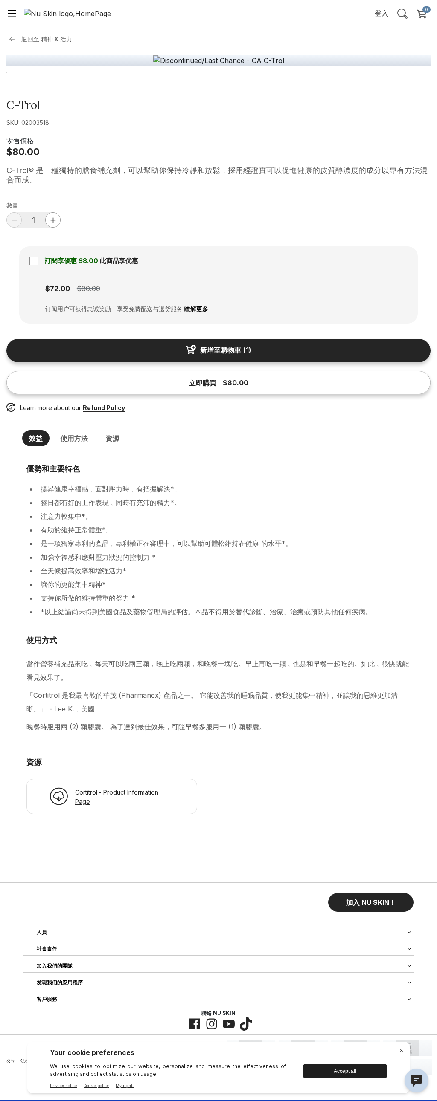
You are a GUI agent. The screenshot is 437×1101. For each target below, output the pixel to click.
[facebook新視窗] (194, 1024)
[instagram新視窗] (211, 1024)
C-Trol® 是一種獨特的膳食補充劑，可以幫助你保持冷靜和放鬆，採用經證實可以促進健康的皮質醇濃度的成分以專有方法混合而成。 (217, 175)
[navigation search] (402, 13)
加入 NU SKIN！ (371, 902)
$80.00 (23, 151)
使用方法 (74, 438)
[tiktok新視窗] (246, 1024)
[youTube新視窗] (229, 1024)
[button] (371, 902)
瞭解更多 (196, 308)
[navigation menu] (12, 13)
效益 (36, 438)
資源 (112, 438)
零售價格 (20, 140)
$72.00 (57, 288)
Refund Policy (104, 407)
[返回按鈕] (14, 39)
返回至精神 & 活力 (46, 39)
